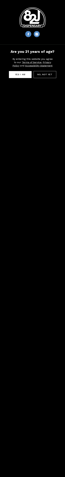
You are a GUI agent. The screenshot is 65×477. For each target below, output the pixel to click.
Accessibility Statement (38, 65)
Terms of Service (31, 62)
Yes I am (20, 74)
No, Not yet (44, 74)
